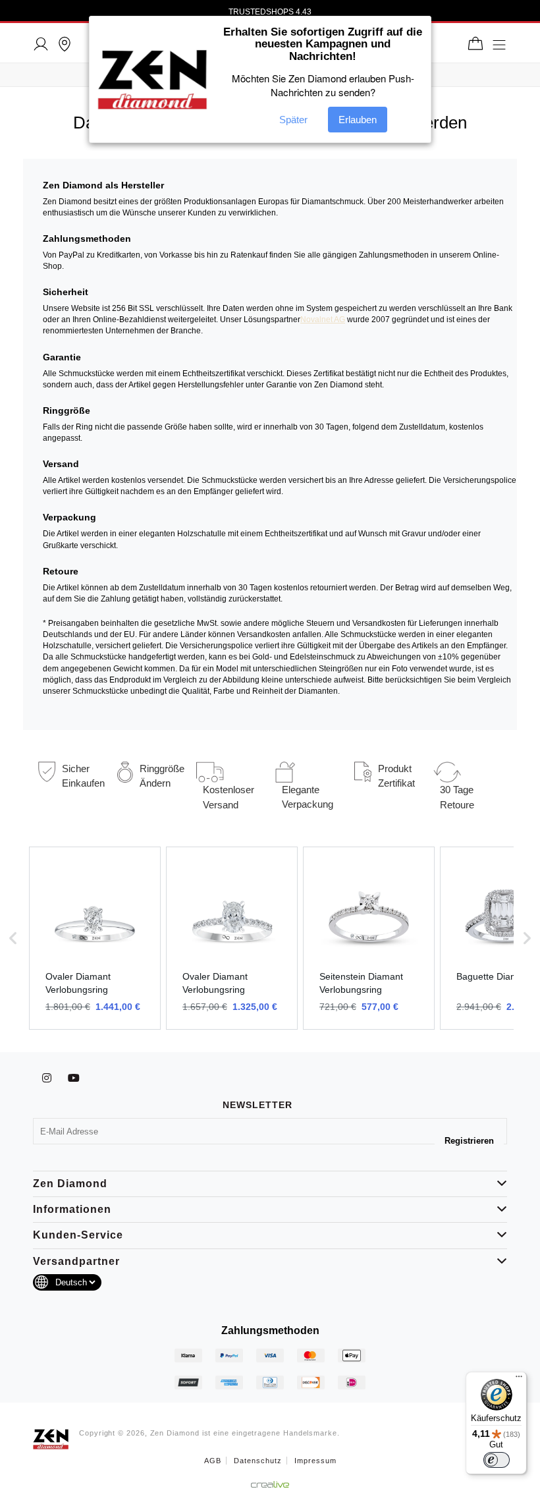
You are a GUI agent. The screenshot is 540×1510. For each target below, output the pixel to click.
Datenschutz (258, 1461)
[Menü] (519, 1379)
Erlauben (357, 119)
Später (293, 119)
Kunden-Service (78, 1235)
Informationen (72, 1209)
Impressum (315, 1461)
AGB (212, 1461)
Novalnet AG (322, 319)
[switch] (496, 1460)
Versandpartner (76, 1261)
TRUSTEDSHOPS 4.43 (270, 11)
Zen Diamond (70, 1183)
